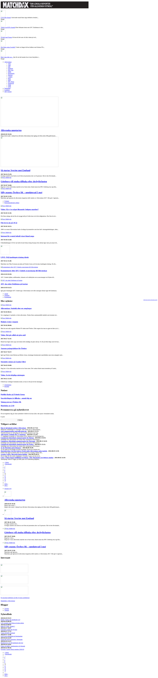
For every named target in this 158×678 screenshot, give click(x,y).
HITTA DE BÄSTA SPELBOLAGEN (150, 299)
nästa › (6, 484)
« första (6, 462)
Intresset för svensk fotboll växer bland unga (17, 236)
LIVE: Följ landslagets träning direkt (15, 257)
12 (5, 477)
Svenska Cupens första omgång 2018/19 (12, 649)
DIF (9, 67)
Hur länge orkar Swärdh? (8, 47)
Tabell (6, 294)
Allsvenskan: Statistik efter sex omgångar (16, 308)
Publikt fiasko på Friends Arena (13, 394)
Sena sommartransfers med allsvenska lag (14, 431)
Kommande (7, 297)
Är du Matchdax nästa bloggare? (11, 448)
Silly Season (8, 91)
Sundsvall (11, 83)
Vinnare (6, 610)
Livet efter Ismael (6, 17)
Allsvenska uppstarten (11, 130)
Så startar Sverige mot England (15, 170)
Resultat (6, 386)
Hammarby (11, 73)
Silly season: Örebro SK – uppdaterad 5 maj (21, 192)
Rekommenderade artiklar (11, 203)
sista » (6, 485)
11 (5, 475)
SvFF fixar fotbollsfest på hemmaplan (11, 636)
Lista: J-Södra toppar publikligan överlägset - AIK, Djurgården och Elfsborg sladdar (27, 457)
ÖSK (9, 85)
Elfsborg (10, 68)
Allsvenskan (8, 62)
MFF (9, 80)
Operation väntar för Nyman (9, 629)
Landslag (7, 90)
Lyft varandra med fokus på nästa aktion (12, 623)
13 (5, 479)
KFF (9, 78)
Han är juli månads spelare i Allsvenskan (13, 428)
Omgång (6, 295)
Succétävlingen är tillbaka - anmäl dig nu (16, 398)
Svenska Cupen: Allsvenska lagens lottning (14, 454)
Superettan (7, 88)
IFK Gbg (10, 70)
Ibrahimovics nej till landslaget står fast (12, 643)
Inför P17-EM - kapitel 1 (8, 626)
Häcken (10, 75)
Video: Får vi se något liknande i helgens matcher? (20, 209)
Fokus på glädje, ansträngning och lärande (13, 646)
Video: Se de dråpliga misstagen (13, 375)
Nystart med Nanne (6, 37)
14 (5, 480)
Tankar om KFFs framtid (8, 27)
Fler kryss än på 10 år (9, 223)
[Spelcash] (14, 572)
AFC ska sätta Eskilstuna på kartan (14, 284)
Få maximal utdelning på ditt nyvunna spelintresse (15, 598)
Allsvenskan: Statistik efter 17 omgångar (13, 434)
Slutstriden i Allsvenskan (8, 601)
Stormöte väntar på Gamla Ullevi (13, 362)
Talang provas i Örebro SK (11, 402)
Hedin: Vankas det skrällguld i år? (10, 620)
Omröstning (7, 385)
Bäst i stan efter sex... (7, 57)
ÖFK (9, 86)
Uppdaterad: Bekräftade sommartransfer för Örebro (17, 444)
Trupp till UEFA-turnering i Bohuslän (11, 639)
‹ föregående (8, 464)
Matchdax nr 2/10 (7, 406)
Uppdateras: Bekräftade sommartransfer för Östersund (18, 441)
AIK (9, 65)
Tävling (6, 608)
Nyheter (6, 201)
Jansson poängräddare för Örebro (14, 348)
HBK (9, 72)
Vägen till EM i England (8, 633)
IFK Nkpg (11, 82)
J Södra (10, 77)
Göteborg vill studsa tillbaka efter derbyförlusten (24, 181)
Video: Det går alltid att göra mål (13, 335)
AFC (9, 63)
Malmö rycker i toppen (9, 322)
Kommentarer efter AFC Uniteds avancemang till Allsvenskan (24, 271)
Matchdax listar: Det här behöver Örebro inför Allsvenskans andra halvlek (24, 451)
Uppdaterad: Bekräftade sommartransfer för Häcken (17, 438)
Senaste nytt (7, 488)
